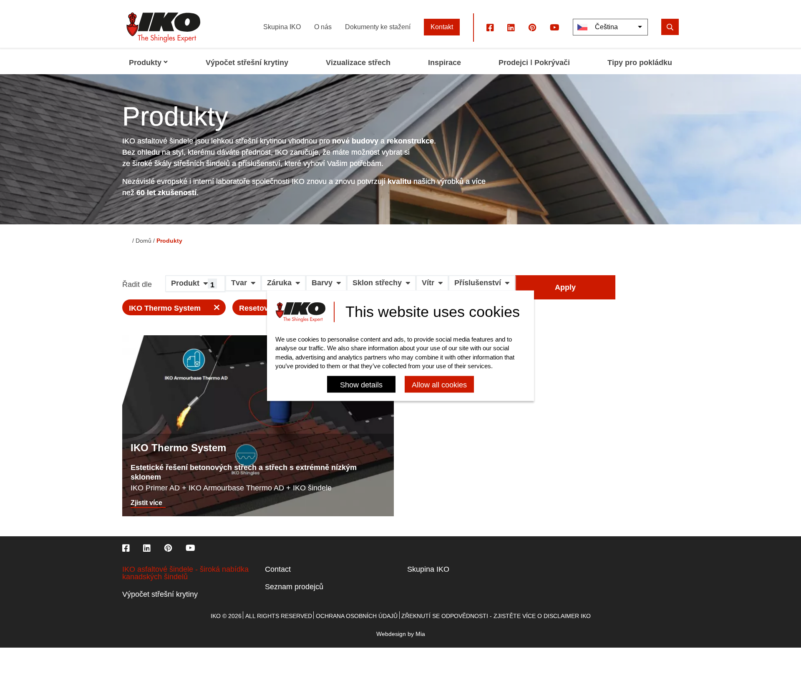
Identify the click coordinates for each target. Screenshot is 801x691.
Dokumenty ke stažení (378, 26)
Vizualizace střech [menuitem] (358, 62)
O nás (323, 26)
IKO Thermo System (165, 308)
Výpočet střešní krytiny (160, 594)
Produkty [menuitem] (145, 62)
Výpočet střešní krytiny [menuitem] (247, 62)
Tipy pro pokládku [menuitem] (639, 62)
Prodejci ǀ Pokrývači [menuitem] (534, 62)
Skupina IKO (282, 26)
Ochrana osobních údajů (357, 616)
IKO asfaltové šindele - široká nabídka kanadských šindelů (185, 572)
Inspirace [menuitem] (444, 62)
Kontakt (442, 26)
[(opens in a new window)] (490, 27)
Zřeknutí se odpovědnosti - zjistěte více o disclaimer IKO (496, 616)
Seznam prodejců (294, 586)
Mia (420, 634)
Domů (143, 241)
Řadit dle (137, 285)
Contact (278, 569)
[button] (195, 286)
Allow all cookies (439, 385)
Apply (565, 287)
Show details (361, 385)
